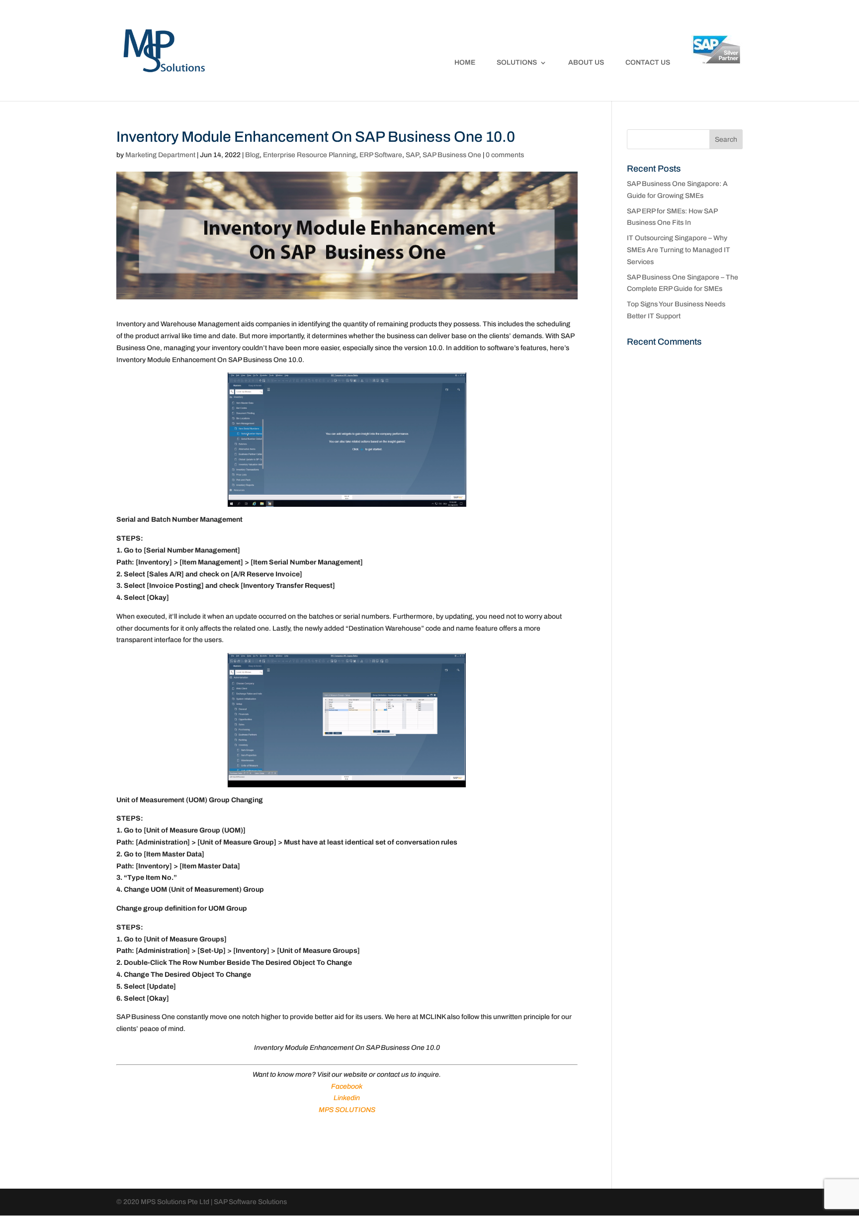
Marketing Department (160, 155)
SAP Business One (452, 155)
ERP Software (380, 155)
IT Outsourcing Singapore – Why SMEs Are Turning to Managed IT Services (678, 250)
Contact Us (647, 62)
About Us (586, 62)
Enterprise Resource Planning (309, 155)
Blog (252, 155)
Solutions (517, 62)
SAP (412, 155)
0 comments (505, 155)
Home (464, 62)
